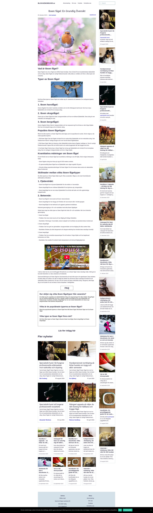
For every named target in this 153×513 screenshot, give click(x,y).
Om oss (74, 3)
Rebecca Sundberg (74, 420)
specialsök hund (104, 115)
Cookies (80, 3)
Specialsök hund (104, 37)
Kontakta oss (87, 3)
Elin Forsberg (43, 378)
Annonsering (66, 3)
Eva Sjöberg (72, 378)
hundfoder (110, 417)
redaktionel (93, 15)
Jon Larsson (52, 15)
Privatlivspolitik (127, 510)
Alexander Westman (45, 420)
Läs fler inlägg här (66, 331)
